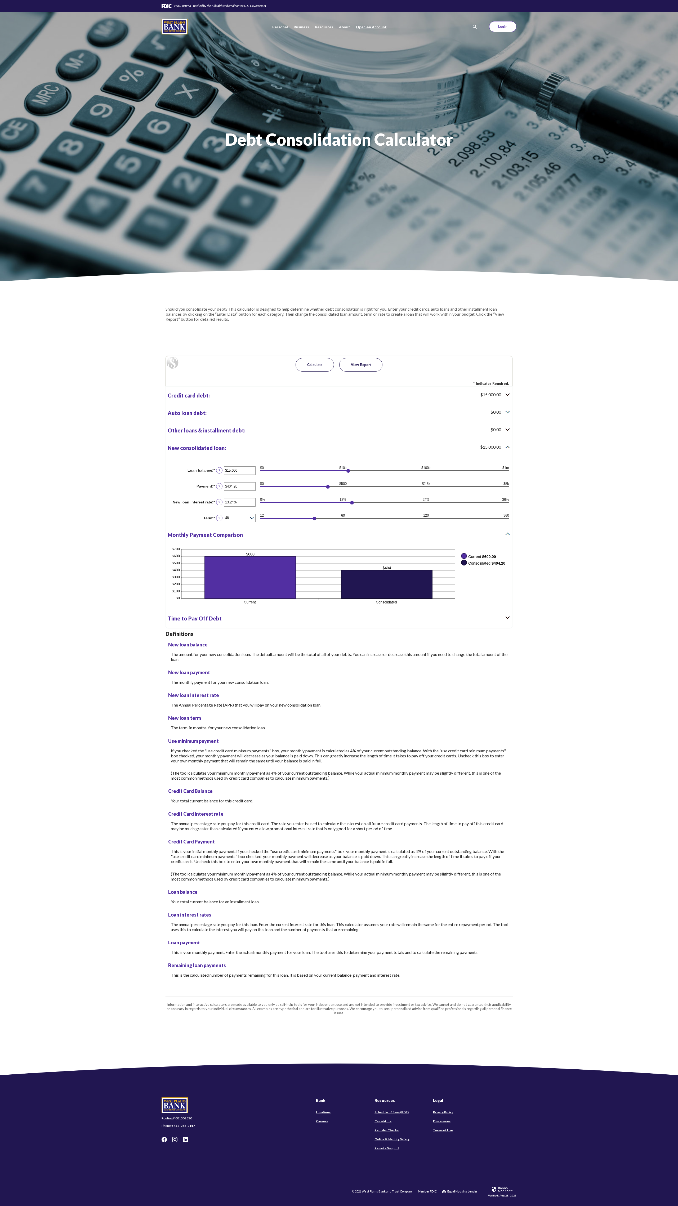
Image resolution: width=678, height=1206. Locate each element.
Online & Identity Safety (391, 1139)
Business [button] (301, 27)
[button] (339, 395)
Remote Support (386, 1148)
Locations (323, 1112)
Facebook (164, 1139)
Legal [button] (438, 1100)
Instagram (174, 1139)
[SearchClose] (475, 26)
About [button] (344, 27)
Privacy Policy (443, 1112)
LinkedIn (185, 1139)
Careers (322, 1121)
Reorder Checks (386, 1130)
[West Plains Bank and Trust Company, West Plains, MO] (175, 26)
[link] (502, 1191)
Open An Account (371, 27)
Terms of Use (443, 1130)
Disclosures (441, 1121)
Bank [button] (320, 1100)
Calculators (382, 1121)
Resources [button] (324, 27)
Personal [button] (280, 27)
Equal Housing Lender (462, 1191)
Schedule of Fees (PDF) (391, 1112)
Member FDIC (427, 1191)
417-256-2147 (184, 1126)
